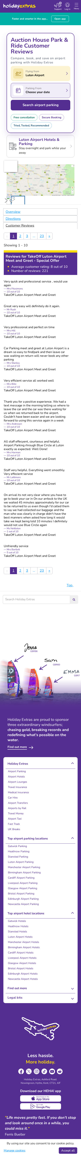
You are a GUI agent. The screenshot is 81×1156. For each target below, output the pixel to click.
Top (70, 585)
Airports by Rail (17, 808)
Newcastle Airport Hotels (23, 979)
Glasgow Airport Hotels (22, 963)
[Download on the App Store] (40, 1098)
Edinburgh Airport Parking (23, 899)
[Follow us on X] (29, 1071)
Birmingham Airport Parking (24, 872)
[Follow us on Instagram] (37, 1071)
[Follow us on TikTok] (44, 1071)
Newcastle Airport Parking (23, 904)
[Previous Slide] (11, 200)
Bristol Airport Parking (21, 893)
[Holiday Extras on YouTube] (52, 1071)
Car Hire (13, 797)
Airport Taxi (14, 819)
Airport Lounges (17, 782)
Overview (13, 211)
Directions (13, 218)
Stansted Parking (18, 856)
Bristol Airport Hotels (20, 968)
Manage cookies (14, 1150)
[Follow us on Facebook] (21, 1071)
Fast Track (14, 824)
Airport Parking (17, 771)
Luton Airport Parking (21, 862)
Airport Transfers (18, 803)
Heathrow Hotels (18, 926)
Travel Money (16, 813)
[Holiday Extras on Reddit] (60, 1071)
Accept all (68, 1150)
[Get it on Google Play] (40, 1106)
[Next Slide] (6, 200)
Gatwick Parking (17, 846)
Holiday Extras (19, 4)
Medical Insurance (18, 792)
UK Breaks (14, 829)
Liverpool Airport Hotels (22, 958)
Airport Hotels (16, 776)
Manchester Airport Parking (24, 867)
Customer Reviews (20, 225)
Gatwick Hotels (17, 921)
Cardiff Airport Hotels (21, 952)
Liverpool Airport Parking (22, 883)
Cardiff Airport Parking (21, 878)
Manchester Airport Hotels (23, 942)
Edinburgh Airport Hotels (23, 973)
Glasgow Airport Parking (22, 888)
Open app (60, 18)
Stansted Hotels (17, 931)
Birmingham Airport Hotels (24, 947)
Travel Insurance (17, 787)
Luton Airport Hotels (20, 937)
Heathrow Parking (18, 851)
